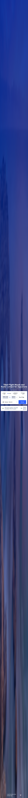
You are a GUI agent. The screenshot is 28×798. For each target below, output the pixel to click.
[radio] (4, 393)
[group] (6, 397)
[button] (26, 1)
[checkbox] (23, 393)
